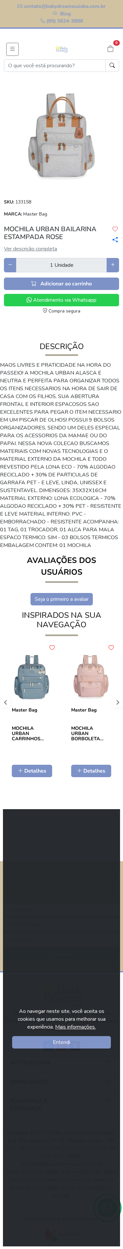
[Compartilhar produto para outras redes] (113, 239)
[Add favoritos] (52, 647)
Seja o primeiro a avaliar (62, 599)
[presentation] (115, 704)
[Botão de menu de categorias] (12, 49)
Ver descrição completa (30, 248)
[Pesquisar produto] (112, 65)
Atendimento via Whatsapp (64, 300)
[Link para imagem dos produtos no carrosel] (61, 136)
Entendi (61, 1042)
